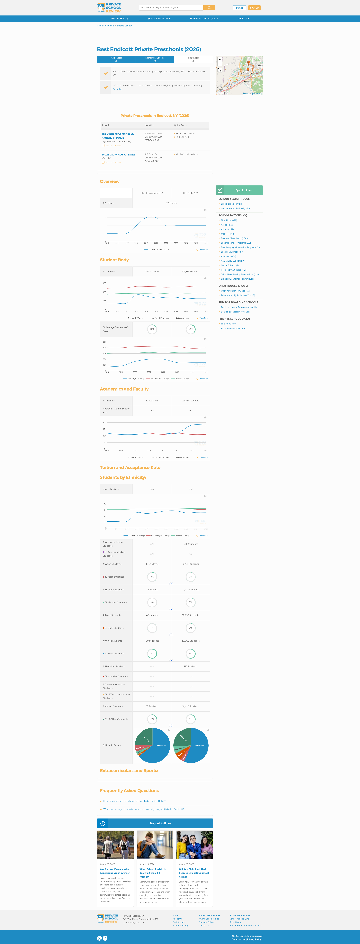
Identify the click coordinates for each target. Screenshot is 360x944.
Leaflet (245, 93)
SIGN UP (254, 8)
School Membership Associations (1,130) (240, 274)
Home (175, 915)
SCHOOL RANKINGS (159, 18)
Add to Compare (113, 145)
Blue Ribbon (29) (229, 220)
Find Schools (179, 922)
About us (177, 919)
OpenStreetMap (256, 93)
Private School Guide (209, 919)
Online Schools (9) (230, 265)
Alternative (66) (228, 256)
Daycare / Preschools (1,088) (234, 238)
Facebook (105, 938)
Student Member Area (209, 915)
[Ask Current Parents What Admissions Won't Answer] (115, 845)
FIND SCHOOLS (119, 18)
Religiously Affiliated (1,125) (234, 270)
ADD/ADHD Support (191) (233, 261)
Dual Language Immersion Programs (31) (240, 247)
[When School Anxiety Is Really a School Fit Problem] (155, 845)
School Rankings (181, 925)
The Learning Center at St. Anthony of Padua (118, 136)
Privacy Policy (254, 939)
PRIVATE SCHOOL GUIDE (204, 18)
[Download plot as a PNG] (205, 209)
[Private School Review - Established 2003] (109, 7)
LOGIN (239, 8)
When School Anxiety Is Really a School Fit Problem (153, 873)
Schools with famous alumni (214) (237, 279)
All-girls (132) (227, 225)
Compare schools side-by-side (235, 208)
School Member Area (240, 915)
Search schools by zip (231, 204)
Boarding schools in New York (235, 312)
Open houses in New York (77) (235, 291)
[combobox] (169, 8)
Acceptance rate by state (233, 328)
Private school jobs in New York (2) (238, 295)
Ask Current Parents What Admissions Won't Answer (115, 871)
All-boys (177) (227, 229)
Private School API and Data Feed (246, 925)
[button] (248, 70)
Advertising (235, 922)
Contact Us (204, 925)
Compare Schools (207, 922)
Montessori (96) (228, 234)
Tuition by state (228, 324)
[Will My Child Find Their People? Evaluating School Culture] (194, 845)
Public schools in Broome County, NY (239, 307)
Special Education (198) (232, 252)
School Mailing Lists (239, 919)
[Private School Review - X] (99, 938)
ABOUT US (243, 18)
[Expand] (220, 70)
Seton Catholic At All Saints (118, 155)
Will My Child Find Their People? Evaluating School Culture (194, 873)
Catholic (117, 89)
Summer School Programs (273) (236, 243)
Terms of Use (239, 939)
